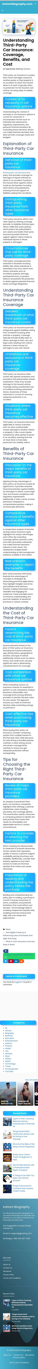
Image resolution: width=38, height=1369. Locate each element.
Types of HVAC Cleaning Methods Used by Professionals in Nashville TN (24, 1122)
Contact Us (7, 1268)
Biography (9, 1033)
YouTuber (9, 1071)
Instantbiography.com (17, 4)
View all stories (31, 1080)
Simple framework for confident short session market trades (23, 1188)
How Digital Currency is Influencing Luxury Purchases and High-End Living (17, 935)
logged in (19, 982)
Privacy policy (19, 1357)
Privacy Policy (8, 1275)
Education (9, 1038)
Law (7, 1051)
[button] (35, 4)
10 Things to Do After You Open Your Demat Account (23, 1178)
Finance (8, 1046)
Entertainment (11, 1041)
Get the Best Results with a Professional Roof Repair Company (23, 1167)
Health (8, 1048)
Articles (8, 1030)
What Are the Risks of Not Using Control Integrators (24, 1145)
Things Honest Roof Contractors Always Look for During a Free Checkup (23, 1135)
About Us (6, 1264)
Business (9, 1035)
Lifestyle (8, 1053)
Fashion (8, 1043)
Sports (8, 1061)
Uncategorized (11, 1069)
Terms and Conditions (12, 1278)
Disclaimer (7, 1271)
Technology (10, 1064)
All (6, 1028)
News (8, 929)
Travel (8, 1066)
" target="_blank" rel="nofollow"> (19, 955)
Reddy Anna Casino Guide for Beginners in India (22, 1157)
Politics (8, 1058)
